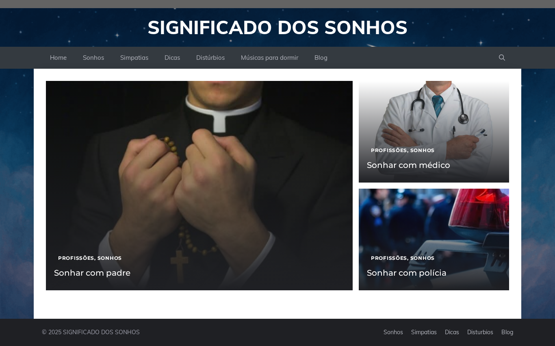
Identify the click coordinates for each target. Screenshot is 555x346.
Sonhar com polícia (407, 273)
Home (58, 57)
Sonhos (93, 57)
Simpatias (134, 57)
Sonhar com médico (408, 165)
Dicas (172, 57)
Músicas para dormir (269, 57)
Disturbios (480, 332)
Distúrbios (210, 57)
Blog (320, 57)
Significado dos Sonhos (277, 27)
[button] (502, 58)
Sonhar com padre (92, 273)
